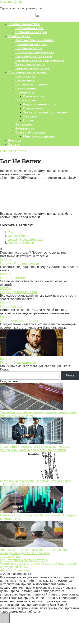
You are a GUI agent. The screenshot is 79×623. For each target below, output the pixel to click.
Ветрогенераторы (29, 28)
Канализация (33, 96)
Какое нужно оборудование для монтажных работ (35, 481)
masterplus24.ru (11, 1)
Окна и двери (26, 88)
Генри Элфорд (11, 306)
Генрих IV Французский (19, 263)
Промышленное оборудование (39, 60)
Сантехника (25, 80)
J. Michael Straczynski (15, 484)
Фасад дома (24, 124)
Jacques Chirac (10, 556)
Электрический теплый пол (45, 112)
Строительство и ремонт (28, 72)
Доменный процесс (31, 44)
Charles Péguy (18, 235)
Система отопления (31, 84)
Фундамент (24, 128)
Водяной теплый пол (39, 104)
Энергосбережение (30, 132)
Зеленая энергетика (24, 24)
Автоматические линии (34, 40)
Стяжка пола (33, 108)
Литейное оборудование (34, 52)
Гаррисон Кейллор (21, 242)
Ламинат (30, 116)
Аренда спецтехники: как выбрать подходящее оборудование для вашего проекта (33, 551)
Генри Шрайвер (12, 278)
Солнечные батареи (31, 32)
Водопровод (24, 92)
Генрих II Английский (18, 362)
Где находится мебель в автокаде (24, 560)
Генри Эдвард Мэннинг (19, 292)
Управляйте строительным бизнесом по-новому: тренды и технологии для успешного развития (34, 448)
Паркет (29, 120)
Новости (14, 140)
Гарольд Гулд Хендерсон (25, 239)
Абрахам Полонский (14, 570)
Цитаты (14, 144)
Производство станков (33, 56)
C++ (10, 232)
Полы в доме (25, 100)
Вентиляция (25, 76)
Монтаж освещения (39, 136)
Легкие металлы (28, 48)
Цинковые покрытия (32, 68)
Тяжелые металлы (30, 64)
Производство (19, 36)
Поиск (4, 369)
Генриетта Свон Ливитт (19, 321)
